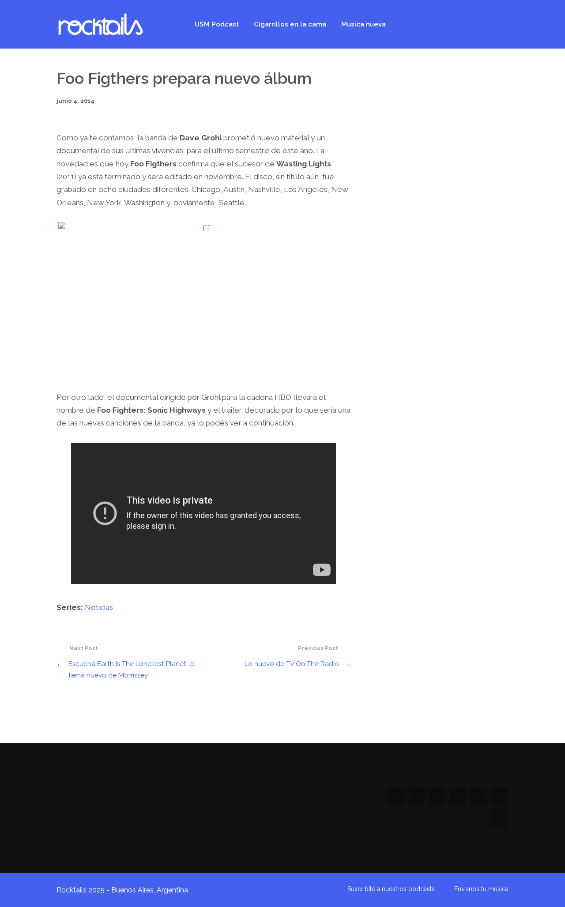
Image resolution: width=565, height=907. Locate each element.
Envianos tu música (481, 888)
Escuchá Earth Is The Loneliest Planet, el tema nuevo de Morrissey (131, 669)
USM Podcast (217, 24)
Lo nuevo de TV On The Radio (292, 664)
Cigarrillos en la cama (290, 24)
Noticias (99, 607)
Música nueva (363, 24)
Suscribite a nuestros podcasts (391, 888)
